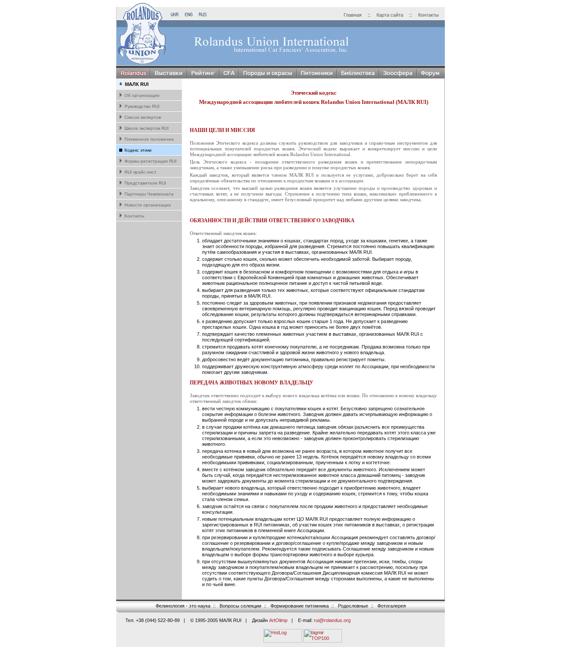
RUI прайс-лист (139, 172)
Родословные (353, 605)
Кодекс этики (137, 150)
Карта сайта (389, 15)
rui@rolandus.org (332, 620)
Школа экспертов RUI (146, 128)
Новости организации (147, 205)
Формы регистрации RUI (150, 161)
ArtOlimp (278, 620)
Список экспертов (142, 117)
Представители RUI (144, 183)
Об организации (141, 95)
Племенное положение (148, 139)
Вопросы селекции (240, 605)
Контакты (428, 15)
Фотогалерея (391, 605)
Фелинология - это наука (183, 605)
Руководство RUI (141, 106)
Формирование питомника (299, 605)
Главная (353, 15)
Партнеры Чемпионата (148, 194)
